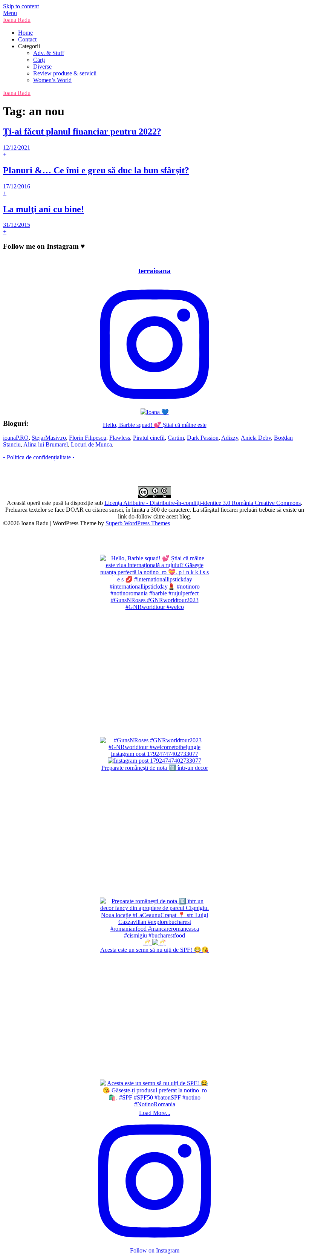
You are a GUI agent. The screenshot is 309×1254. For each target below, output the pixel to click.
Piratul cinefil (149, 437)
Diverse (42, 66)
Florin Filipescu (87, 437)
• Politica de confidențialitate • (39, 457)
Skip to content (21, 6)
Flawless (119, 437)
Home (25, 32)
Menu (10, 13)
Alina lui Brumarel (45, 444)
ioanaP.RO (16, 437)
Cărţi (39, 60)
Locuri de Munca (91, 444)
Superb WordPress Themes (138, 523)
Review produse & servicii (64, 73)
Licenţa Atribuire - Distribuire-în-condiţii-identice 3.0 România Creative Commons (202, 503)
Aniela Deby (256, 437)
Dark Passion (203, 437)
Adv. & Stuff (48, 53)
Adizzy (229, 437)
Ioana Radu (17, 20)
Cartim (176, 437)
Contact (27, 39)
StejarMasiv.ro (49, 437)
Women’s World (52, 80)
